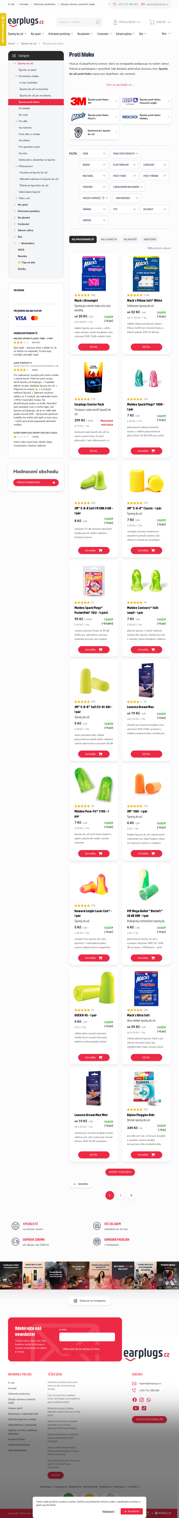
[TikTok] (143, 1407)
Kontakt (24, 4)
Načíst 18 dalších (120, 1172)
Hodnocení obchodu (19, 1444)
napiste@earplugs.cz (150, 1383)
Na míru (23, 153)
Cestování (23, 224)
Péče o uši (24, 198)
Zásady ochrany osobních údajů (78, 4)
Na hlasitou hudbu (29, 76)
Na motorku (25, 127)
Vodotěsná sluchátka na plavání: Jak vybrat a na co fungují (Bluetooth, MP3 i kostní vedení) (63, 1424)
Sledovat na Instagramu (93, 1300)
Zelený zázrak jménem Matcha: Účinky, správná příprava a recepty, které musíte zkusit (63, 1451)
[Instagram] (141, 1399)
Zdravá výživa (25, 230)
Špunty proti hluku (29, 102)
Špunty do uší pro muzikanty (35, 95)
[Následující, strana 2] (120, 1195)
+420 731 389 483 (149, 1390)
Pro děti (23, 121)
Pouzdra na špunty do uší (33, 172)
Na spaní (23, 204)
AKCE (21, 249)
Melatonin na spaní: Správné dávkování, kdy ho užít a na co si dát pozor (64, 1412)
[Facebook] (134, 1399)
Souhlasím (133, 1511)
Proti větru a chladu (29, 134)
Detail (94, 346)
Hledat (98, 22)
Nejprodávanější (83, 239)
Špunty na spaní (27, 70)
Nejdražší (130, 239)
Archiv (55, 1475)
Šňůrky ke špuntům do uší (34, 185)
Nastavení (108, 1511)
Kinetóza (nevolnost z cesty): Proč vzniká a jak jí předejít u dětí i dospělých (63, 1438)
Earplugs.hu (75, 1486)
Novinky (22, 256)
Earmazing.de (90, 1486)
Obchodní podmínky (44, 4)
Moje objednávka (17, 1450)
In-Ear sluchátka (28, 82)
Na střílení (24, 140)
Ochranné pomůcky (29, 211)
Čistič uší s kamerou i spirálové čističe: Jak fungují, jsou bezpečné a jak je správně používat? (64, 1398)
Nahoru (83, 1184)
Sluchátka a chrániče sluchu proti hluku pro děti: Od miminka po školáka (62, 1385)
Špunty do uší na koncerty (34, 89)
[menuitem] (17, 33)
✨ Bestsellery (26, 243)
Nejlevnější (109, 239)
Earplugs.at (105, 1486)
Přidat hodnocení (28, 482)
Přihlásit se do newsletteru (81, 1349)
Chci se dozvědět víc (119, 85)
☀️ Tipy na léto (26, 262)
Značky (22, 269)
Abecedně (150, 239)
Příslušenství (26, 166)
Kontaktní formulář (149, 1419)
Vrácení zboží (15, 1408)
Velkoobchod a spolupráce (22, 1425)
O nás (11, 4)
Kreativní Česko (16, 1439)
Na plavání (24, 217)
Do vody (23, 114)
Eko (20, 236)
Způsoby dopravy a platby (22, 1419)
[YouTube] (136, 1407)
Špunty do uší (25, 63)
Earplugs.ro (119, 1486)
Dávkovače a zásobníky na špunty (37, 159)
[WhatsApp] (148, 1399)
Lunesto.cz (133, 1486)
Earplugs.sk (60, 1486)
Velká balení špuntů (29, 192)
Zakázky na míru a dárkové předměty (22, 1432)
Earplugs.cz (46, 1486)
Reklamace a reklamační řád (23, 1414)
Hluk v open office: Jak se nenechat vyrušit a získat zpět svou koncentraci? (63, 1464)
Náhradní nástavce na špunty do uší (39, 179)
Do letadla (24, 108)
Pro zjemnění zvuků (29, 147)
